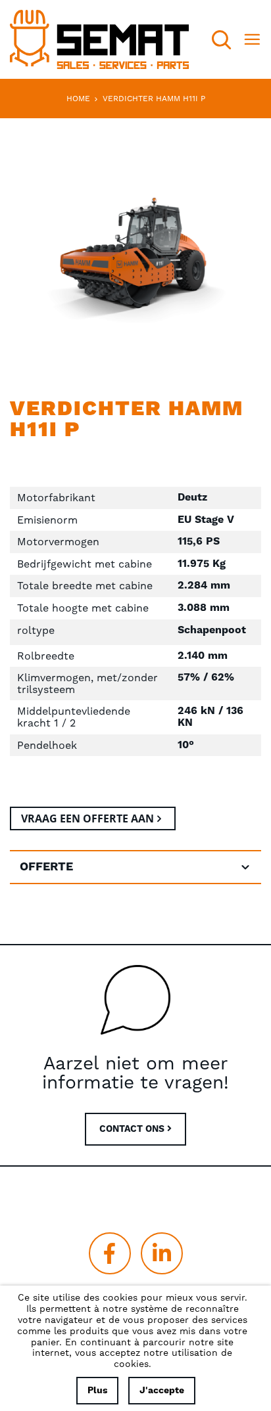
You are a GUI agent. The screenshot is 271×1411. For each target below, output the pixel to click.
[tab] (135, 867)
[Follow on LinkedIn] (162, 1253)
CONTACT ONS (133, 1129)
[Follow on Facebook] (110, 1253)
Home (78, 98)
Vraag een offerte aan (87, 818)
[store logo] (99, 39)
